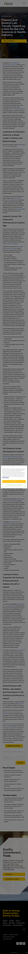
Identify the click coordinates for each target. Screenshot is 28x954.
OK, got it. (14, 481)
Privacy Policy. (6, 477)
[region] (14, 477)
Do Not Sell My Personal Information (14, 485)
